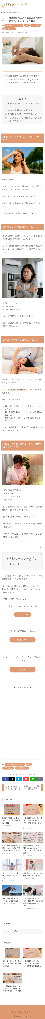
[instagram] (22, 1007)
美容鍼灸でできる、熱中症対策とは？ (22, 114)
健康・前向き (36, 25)
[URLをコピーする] (39, 779)
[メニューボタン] (41, 5)
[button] (5, 779)
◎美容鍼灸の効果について (14, 25)
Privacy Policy (28, 1012)
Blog (26, 25)
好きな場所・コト (9, 29)
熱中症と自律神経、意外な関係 (20, 110)
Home (14, 1012)
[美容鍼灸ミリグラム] (14, 5)
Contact (20, 1012)
